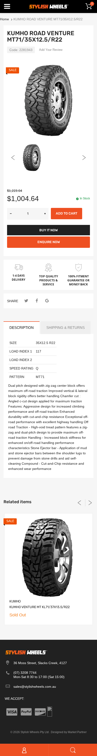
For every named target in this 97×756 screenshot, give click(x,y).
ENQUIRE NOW (48, 242)
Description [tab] (21, 328)
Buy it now (48, 230)
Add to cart (66, 213)
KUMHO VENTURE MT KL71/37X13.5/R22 (39, 607)
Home (4, 19)
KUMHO (15, 601)
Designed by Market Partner (69, 732)
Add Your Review (50, 50)
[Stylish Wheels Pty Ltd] (48, 6)
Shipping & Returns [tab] (65, 328)
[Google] (47, 301)
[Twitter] (26, 301)
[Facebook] (37, 301)
